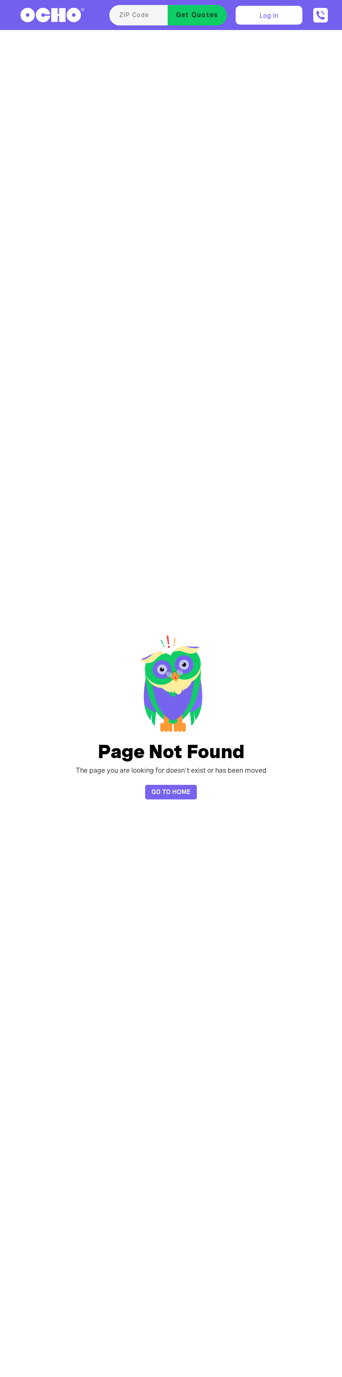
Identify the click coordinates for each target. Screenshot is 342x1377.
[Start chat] (320, 15)
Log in (269, 16)
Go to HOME (171, 792)
